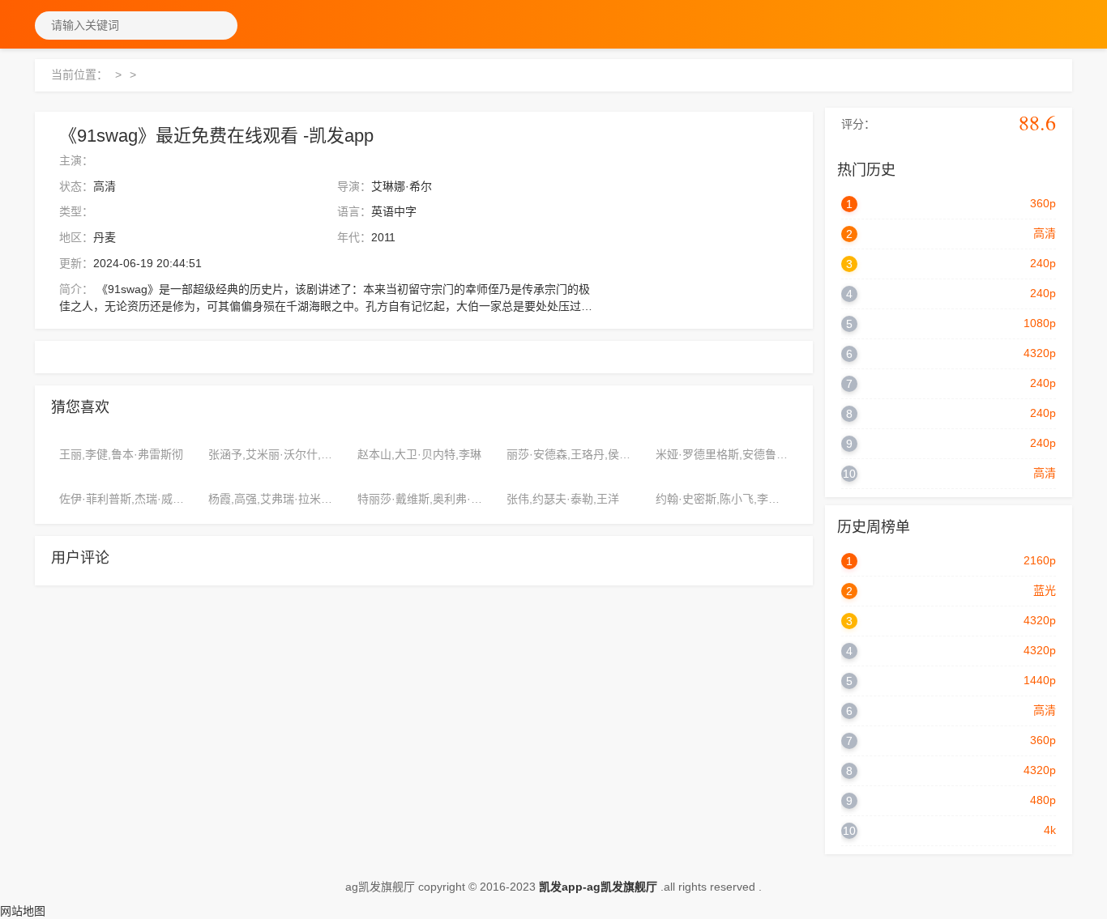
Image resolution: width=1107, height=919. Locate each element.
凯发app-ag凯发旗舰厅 (598, 886)
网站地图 (22, 910)
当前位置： (79, 74)
